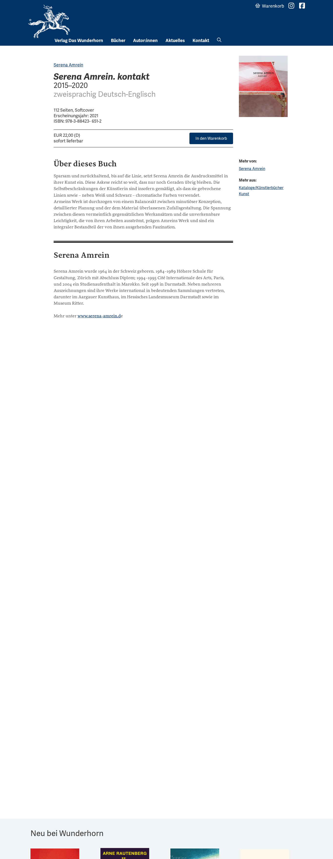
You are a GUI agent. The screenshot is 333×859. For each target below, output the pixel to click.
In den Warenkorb (211, 138)
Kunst (244, 193)
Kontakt (201, 40)
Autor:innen (145, 40)
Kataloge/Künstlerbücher (261, 187)
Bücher (118, 40)
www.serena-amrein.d (99, 315)
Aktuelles (175, 40)
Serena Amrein (68, 65)
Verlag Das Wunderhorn (79, 40)
